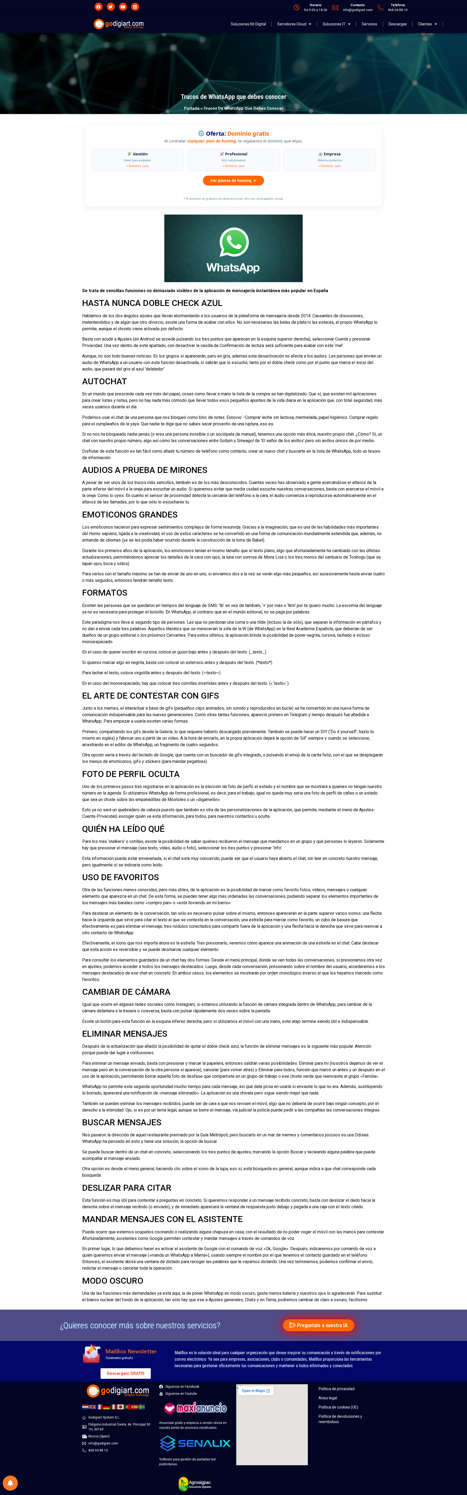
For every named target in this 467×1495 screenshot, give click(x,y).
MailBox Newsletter (131, 1351)
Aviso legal (328, 1398)
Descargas (398, 24)
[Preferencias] (10, 1483)
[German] (106, 1406)
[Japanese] (120, 1406)
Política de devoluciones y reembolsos (340, 1419)
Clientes (425, 24)
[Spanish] (134, 1406)
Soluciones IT (334, 24)
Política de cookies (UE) (338, 1407)
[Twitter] (111, 7)
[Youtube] (123, 7)
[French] (99, 1406)
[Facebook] (99, 7)
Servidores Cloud (291, 24)
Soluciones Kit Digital (248, 24)
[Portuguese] (127, 1406)
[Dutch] (85, 1406)
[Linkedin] (135, 7)
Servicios (369, 24)
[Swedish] (141, 1406)
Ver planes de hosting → (233, 180)
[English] (92, 1406)
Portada (191, 108)
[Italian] (113, 1406)
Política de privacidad (337, 1389)
